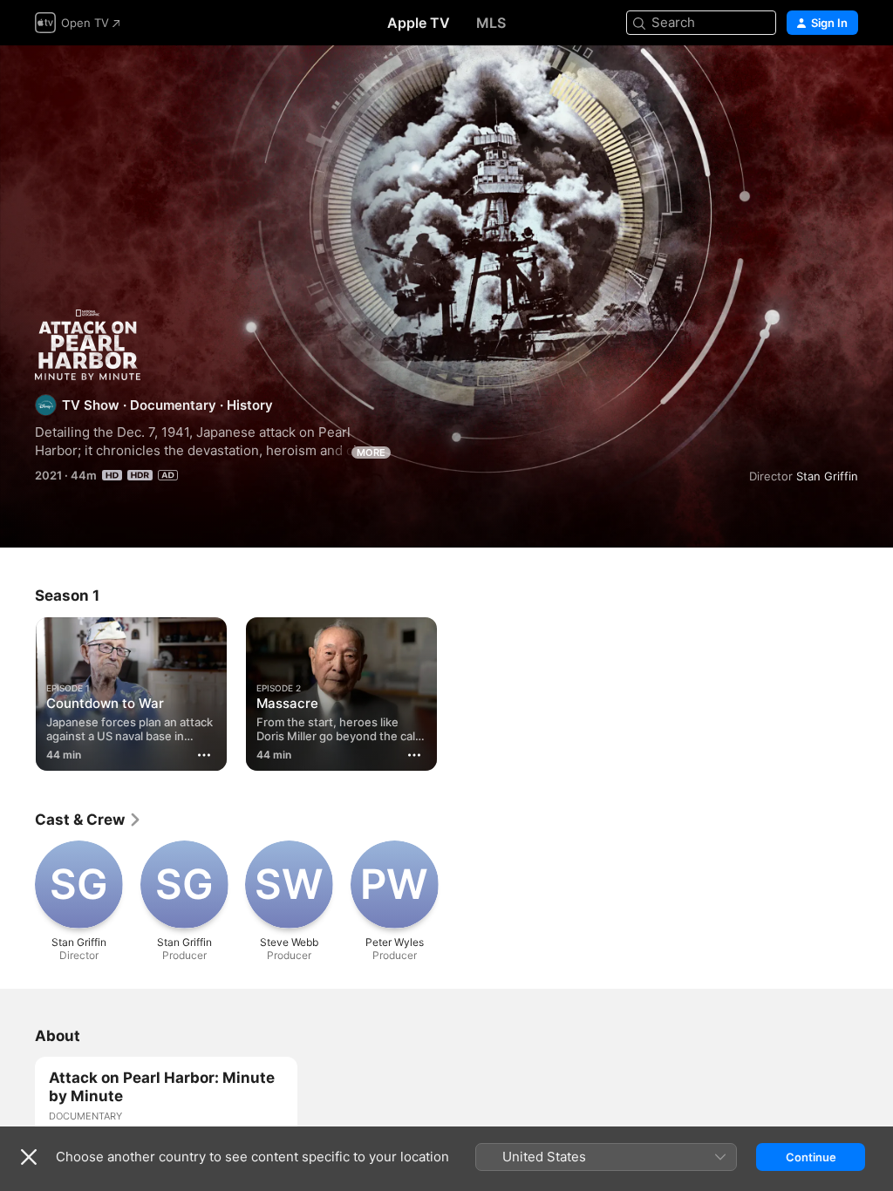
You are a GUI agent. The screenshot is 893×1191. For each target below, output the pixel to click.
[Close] (29, 1157)
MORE (371, 452)
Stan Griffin (827, 476)
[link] (88, 819)
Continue (811, 1157)
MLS (491, 22)
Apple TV (418, 22)
